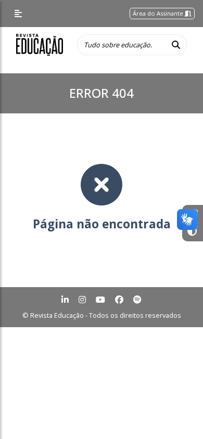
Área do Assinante (159, 13)
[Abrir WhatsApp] (177, 413)
